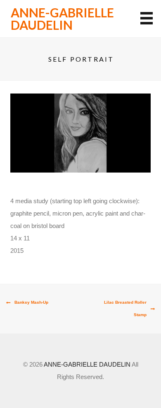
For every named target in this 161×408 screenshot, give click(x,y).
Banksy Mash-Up (31, 302)
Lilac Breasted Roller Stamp (125, 308)
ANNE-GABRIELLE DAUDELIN (62, 18)
